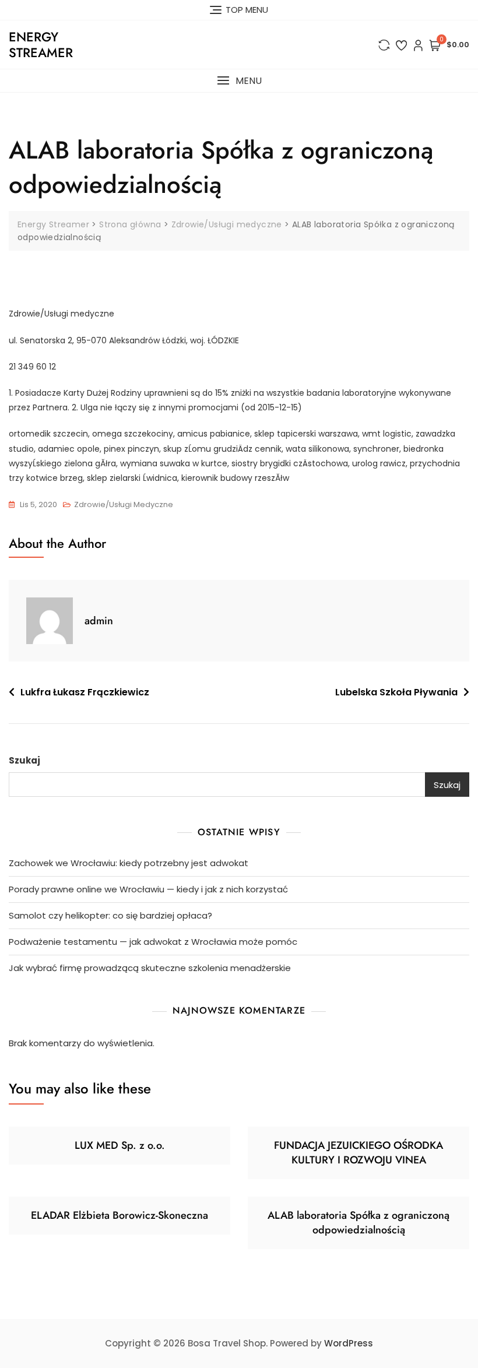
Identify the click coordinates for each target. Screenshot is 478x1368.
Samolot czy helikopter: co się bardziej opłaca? (110, 915)
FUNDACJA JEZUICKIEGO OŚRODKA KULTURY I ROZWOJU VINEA (358, 1152)
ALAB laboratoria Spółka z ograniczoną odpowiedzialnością (358, 1222)
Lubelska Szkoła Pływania (396, 692)
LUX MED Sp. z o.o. (120, 1145)
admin (99, 620)
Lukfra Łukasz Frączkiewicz (84, 692)
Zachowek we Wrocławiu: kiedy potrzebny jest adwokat (128, 863)
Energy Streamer (41, 44)
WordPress (348, 1343)
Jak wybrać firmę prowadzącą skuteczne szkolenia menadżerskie (150, 968)
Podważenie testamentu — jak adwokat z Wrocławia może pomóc (153, 942)
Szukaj (24, 760)
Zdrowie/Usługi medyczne (123, 504)
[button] (239, 80)
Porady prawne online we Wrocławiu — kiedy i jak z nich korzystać (148, 889)
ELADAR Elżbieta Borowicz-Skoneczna (119, 1215)
